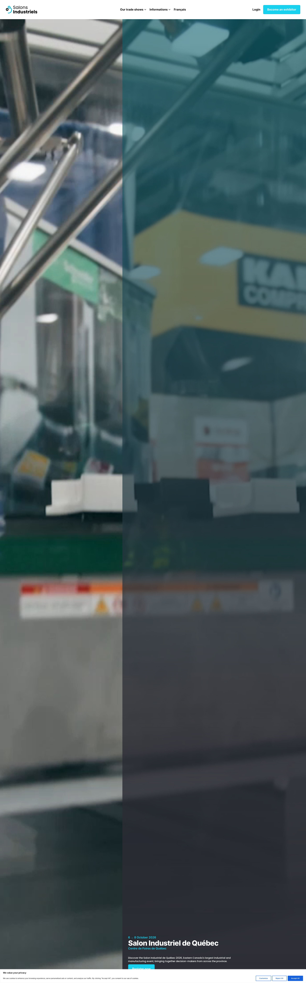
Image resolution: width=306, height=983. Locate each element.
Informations (159, 9)
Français (180, 9)
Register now (141, 969)
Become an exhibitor (281, 9)
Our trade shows (131, 9)
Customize (263, 978)
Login (256, 9)
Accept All (295, 978)
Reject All (279, 978)
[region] (153, 976)
